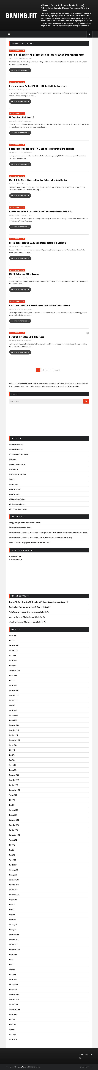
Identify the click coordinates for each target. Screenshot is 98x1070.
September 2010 (14, 949)
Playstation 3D (13, 469)
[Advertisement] (21, 419)
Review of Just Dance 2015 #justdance (26, 336)
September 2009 (14, 1009)
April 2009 (12, 1034)
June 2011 (12, 909)
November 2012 (14, 825)
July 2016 (12, 680)
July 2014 (12, 750)
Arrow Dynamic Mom (15, 556)
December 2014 (14, 725)
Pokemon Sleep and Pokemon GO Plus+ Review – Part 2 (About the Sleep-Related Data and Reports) (40, 537)
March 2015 (12, 710)
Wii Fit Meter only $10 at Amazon (24, 274)
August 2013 (13, 795)
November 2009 (14, 999)
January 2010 (13, 989)
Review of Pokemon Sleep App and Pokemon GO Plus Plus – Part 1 (29, 542)
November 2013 (14, 780)
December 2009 (14, 994)
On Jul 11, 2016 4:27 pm (17, 90)
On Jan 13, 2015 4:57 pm (17, 278)
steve (29, 58)
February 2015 (13, 715)
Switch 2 (12, 479)
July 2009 (12, 1019)
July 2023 (12, 640)
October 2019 (13, 650)
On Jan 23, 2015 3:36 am (17, 246)
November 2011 (14, 884)
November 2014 (14, 730)
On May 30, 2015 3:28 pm (17, 215)
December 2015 (14, 690)
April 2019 (12, 655)
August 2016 (13, 675)
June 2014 (12, 755)
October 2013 (13, 785)
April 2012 (12, 859)
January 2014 (13, 770)
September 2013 (14, 790)
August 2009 (13, 1014)
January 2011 (13, 929)
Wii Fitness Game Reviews (17, 504)
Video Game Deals (17, 51)
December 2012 (14, 820)
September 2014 (14, 740)
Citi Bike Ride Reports (16, 444)
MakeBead (12, 607)
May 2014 (12, 760)
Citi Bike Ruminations (16, 449)
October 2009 (13, 1004)
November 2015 (14, 695)
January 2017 (13, 665)
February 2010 (13, 984)
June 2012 (12, 850)
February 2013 (13, 810)
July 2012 (12, 845)
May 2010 (12, 969)
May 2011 (12, 914)
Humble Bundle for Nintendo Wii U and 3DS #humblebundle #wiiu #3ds (40, 211)
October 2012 (13, 830)
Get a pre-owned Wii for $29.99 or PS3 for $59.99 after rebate (38, 86)
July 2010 (12, 959)
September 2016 (14, 670)
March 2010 (12, 979)
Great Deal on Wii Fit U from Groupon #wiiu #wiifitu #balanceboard (39, 305)
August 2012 (13, 840)
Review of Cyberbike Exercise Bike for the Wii (35, 612)
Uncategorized (13, 484)
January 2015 (13, 720)
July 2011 (12, 904)
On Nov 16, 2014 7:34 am (17, 309)
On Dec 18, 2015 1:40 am (17, 121)
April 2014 (12, 765)
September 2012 (14, 835)
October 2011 (13, 889)
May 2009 (12, 1029)
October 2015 (13, 700)
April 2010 (12, 974)
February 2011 (13, 924)
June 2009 (12, 1024)
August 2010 (13, 954)
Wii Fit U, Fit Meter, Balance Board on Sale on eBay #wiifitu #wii (38, 180)
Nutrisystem (13, 459)
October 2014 (13, 735)
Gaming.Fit (21, 15)
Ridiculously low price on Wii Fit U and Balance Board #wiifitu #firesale (41, 148)
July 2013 (12, 800)
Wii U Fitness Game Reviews (18, 509)
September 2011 (14, 894)
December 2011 (14, 879)
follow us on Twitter (73, 386)
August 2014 (13, 745)
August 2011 (13, 899)
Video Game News (14, 494)
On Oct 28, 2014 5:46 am (17, 340)
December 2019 (14, 645)
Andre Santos (13, 612)
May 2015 (12, 705)
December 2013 (14, 775)
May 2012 (12, 855)
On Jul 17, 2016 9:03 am (17, 58)
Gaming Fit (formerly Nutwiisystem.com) (31, 383)
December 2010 (14, 934)
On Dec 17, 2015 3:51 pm (17, 152)
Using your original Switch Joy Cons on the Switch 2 (25, 522)
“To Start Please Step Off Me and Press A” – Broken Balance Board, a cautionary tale (41, 602)
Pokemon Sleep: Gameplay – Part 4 (20, 527)
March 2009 (13, 1039)
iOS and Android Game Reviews (18, 454)
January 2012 (13, 874)
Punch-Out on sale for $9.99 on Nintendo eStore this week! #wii (38, 242)
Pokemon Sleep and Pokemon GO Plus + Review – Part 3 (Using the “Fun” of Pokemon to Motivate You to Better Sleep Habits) (48, 532)
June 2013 (12, 805)
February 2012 (13, 869)
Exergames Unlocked (15, 559)
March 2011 (12, 919)
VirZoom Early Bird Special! (21, 117)
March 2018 (12, 660)
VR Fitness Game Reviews (17, 499)
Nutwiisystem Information (17, 464)
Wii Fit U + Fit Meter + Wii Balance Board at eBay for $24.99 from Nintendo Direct (46, 54)
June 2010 (12, 964)
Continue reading (19, 70)
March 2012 (12, 864)
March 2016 (12, 685)
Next (57, 370)
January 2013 (13, 815)
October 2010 (13, 944)
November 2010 (14, 939)
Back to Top (85, 1067)
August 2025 (13, 635)
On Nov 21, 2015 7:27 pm (17, 184)
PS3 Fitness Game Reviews (17, 474)
